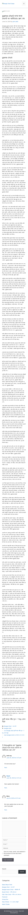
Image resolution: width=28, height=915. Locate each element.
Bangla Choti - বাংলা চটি (10, 726)
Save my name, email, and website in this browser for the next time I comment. (14, 853)
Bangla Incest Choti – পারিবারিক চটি (11, 889)
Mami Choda (5, 904)
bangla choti (7, 728)
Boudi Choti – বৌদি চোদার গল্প (9, 892)
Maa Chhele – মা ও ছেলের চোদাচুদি (10, 902)
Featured (4, 897)
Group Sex (5, 899)
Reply (5, 767)
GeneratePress (14, 912)
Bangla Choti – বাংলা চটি (8, 887)
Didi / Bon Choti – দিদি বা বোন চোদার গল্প (11, 894)
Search (4, 869)
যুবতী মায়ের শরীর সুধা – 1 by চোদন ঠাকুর (13, 720)
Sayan (8, 776)
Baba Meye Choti (7, 884)
